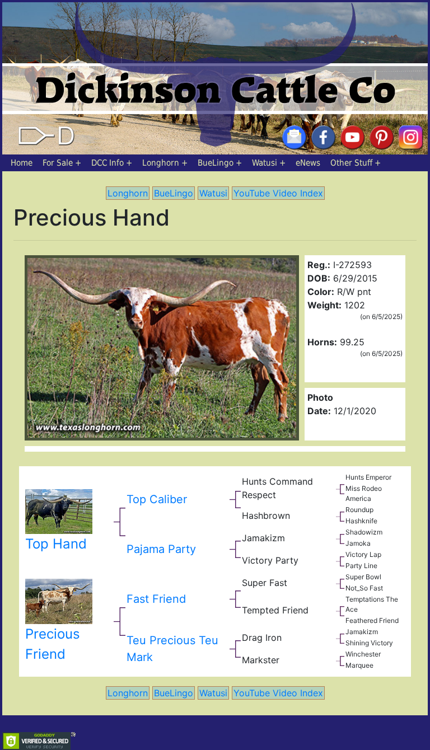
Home (21, 163)
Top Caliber (157, 499)
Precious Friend (52, 644)
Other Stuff (351, 163)
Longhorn (160, 163)
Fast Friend (156, 599)
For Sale (58, 163)
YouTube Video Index (278, 193)
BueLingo (215, 163)
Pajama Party (161, 549)
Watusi (264, 163)
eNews (308, 163)
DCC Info (107, 163)
